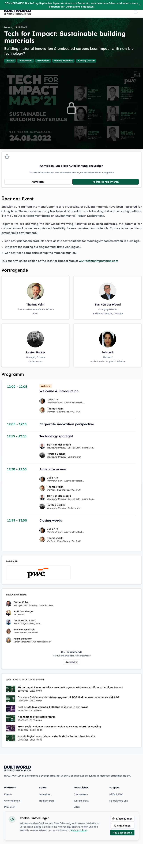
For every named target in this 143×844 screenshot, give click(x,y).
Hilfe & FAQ (116, 794)
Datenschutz (81, 800)
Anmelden (38, 181)
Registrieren (46, 800)
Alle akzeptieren (122, 832)
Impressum (81, 794)
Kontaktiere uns (118, 800)
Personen (9, 807)
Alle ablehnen (122, 825)
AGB (77, 807)
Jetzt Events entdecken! (80, 6)
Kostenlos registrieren (105, 181)
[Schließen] (140, 4)
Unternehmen (12, 800)
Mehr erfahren (78, 830)
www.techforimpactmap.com (98, 261)
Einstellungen (124, 818)
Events (8, 794)
